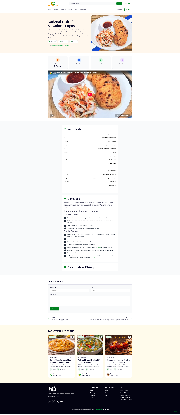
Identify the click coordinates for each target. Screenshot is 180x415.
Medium (74, 41)
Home (49, 9)
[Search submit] (119, 3)
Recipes (70, 9)
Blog (76, 9)
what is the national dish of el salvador (60, 45)
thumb (99, 247)
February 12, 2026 (57, 375)
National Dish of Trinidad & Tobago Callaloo (89, 361)
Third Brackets (98, 409)
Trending (56, 9)
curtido (93, 257)
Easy (109, 337)
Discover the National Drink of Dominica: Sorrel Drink (118, 361)
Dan (111, 374)
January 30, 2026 (114, 375)
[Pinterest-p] (57, 401)
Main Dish (53, 41)
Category (63, 9)
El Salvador (64, 41)
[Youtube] (61, 401)
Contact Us (83, 9)
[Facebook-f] (49, 401)
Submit (54, 309)
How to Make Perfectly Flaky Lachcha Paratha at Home (61, 361)
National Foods (57, 374)
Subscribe (174, 411)
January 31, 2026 (86, 375)
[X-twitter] (53, 401)
